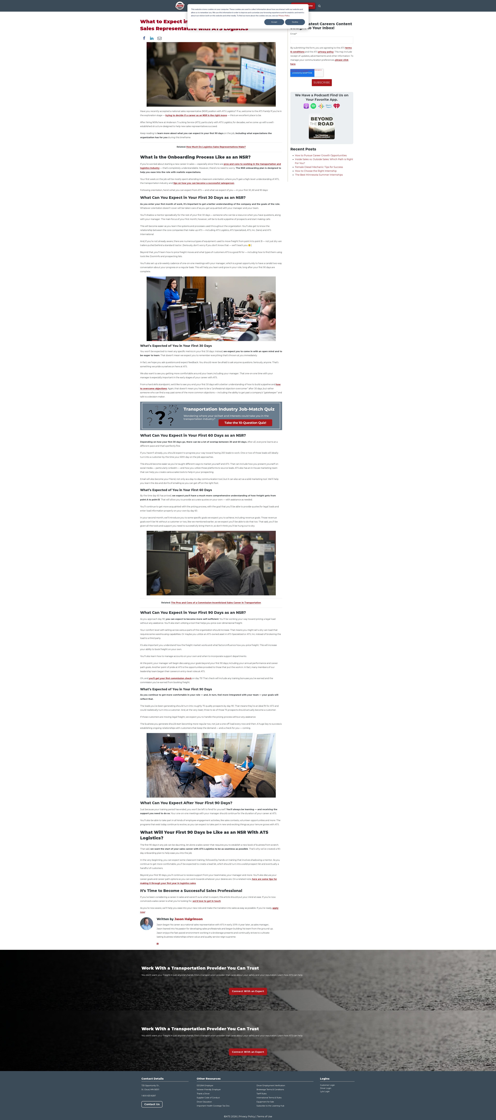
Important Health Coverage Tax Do (212, 1106)
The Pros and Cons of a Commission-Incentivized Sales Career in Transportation (216, 602)
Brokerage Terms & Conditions (270, 1089)
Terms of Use (264, 1116)
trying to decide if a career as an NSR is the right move (196, 115)
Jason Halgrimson (189, 919)
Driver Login (325, 1088)
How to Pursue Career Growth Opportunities (321, 155)
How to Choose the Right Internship (316, 171)
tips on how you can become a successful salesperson (203, 183)
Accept (274, 22)
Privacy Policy (283, 15)
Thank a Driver (203, 1093)
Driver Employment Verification (271, 1085)
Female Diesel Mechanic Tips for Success (319, 167)
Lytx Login (325, 1091)
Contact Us (152, 1104)
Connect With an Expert (248, 991)
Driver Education (204, 1102)
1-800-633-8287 (148, 1096)
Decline (295, 22)
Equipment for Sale (265, 1102)
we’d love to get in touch (207, 901)
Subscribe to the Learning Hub (270, 1106)
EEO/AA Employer (205, 1085)
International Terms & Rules (269, 1097)
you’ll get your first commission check (170, 678)
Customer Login (327, 1085)
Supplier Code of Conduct (208, 1097)
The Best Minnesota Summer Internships (319, 174)
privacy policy (326, 52)
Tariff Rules (261, 1093)
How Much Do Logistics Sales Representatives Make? (216, 147)
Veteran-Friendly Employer (209, 1089)
